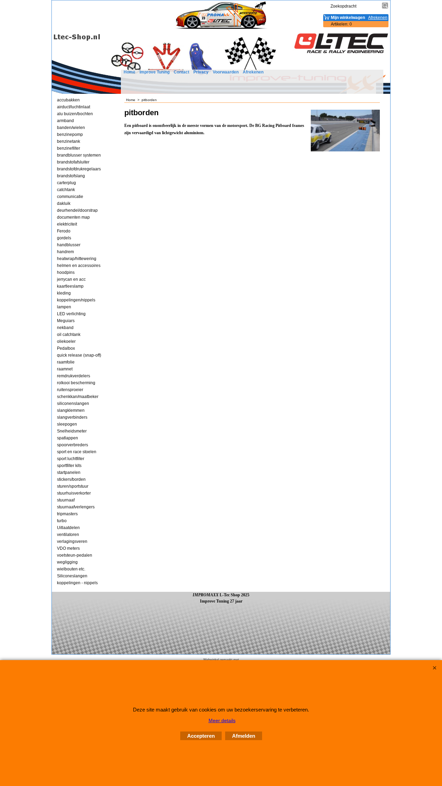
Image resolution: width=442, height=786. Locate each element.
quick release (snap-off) (79, 355)
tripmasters (67, 513)
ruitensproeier (70, 389)
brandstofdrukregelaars (79, 169)
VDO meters (68, 548)
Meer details (222, 720)
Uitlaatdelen (68, 527)
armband (65, 120)
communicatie (70, 196)
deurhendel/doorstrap (77, 210)
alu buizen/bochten (75, 113)
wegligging (67, 562)
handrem (65, 251)
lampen (64, 307)
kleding (64, 293)
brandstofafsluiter (73, 162)
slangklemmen (71, 410)
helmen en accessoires (78, 265)
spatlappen (67, 438)
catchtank (66, 189)
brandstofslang (71, 175)
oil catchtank (68, 334)
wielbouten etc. (71, 569)
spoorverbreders (72, 444)
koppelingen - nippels (77, 582)
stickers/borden (71, 479)
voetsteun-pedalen (74, 555)
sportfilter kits (69, 465)
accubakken (68, 100)
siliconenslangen (73, 403)
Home (129, 72)
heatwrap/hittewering (76, 258)
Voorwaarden (226, 72)
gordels (64, 238)
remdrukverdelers (73, 376)
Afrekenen (253, 72)
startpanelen (68, 472)
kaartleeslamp (70, 286)
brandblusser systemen (79, 155)
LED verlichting (71, 313)
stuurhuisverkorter (74, 493)
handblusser (68, 244)
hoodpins (66, 272)
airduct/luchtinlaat (73, 107)
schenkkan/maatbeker (77, 396)
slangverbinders (72, 417)
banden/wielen (71, 127)
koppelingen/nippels (76, 300)
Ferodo (63, 231)
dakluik (63, 203)
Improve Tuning (155, 72)
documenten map (73, 217)
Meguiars (66, 320)
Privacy (201, 72)
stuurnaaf (66, 500)
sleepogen (67, 424)
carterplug (66, 182)
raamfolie (66, 362)
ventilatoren (68, 534)
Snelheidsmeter (72, 431)
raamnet (65, 369)
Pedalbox (66, 348)
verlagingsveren (72, 541)
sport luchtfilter (70, 458)
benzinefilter (68, 148)
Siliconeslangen (72, 576)
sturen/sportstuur (72, 486)
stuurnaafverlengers (76, 507)
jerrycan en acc (71, 279)
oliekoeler (66, 341)
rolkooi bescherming (76, 382)
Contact (181, 72)
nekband (65, 327)
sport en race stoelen (76, 451)
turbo (62, 520)
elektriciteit (67, 224)
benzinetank (68, 141)
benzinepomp (70, 134)
